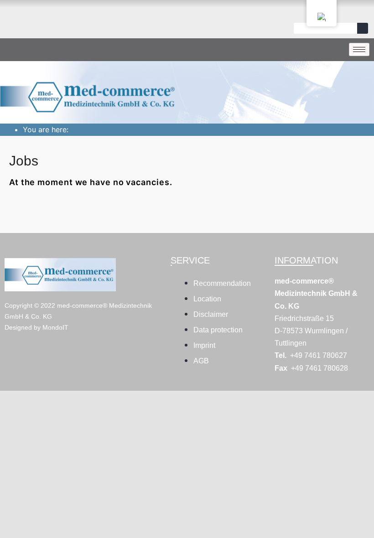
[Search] (362, 28)
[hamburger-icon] (359, 49)
